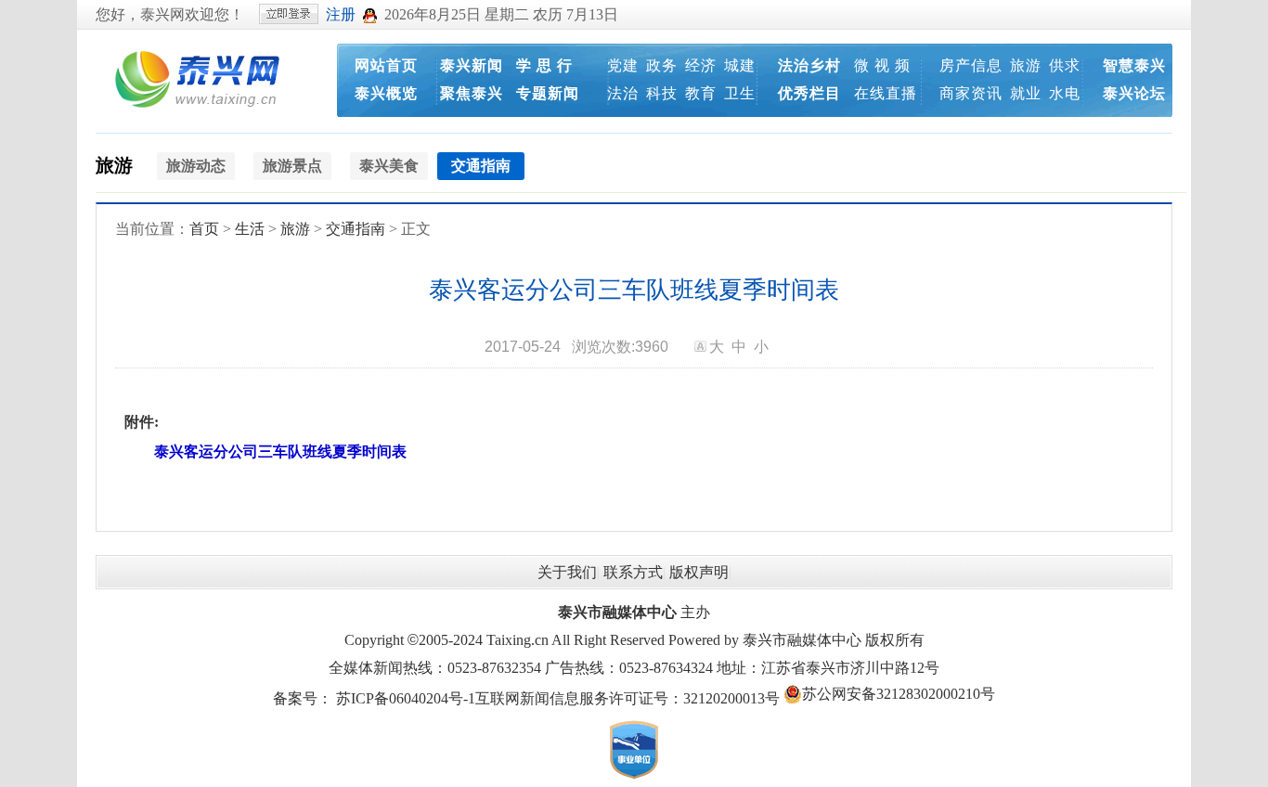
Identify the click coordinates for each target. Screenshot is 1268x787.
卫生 (740, 93)
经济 (701, 65)
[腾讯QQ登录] (370, 14)
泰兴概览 (386, 93)
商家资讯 (971, 93)
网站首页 (386, 65)
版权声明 (699, 572)
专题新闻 (547, 93)
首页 (204, 229)
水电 (1064, 93)
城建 (740, 65)
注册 (341, 14)
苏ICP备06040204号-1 (405, 698)
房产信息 (971, 65)
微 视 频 (882, 65)
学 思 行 (544, 65)
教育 (701, 93)
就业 (1026, 93)
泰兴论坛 (1134, 93)
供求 (1064, 65)
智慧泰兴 (1134, 65)
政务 (662, 65)
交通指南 (355, 229)
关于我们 (567, 572)
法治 (623, 93)
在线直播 (885, 93)
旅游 (1026, 65)
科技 (662, 93)
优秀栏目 (809, 93)
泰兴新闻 (471, 65)
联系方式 (633, 572)
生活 (250, 229)
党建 (623, 65)
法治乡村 (809, 65)
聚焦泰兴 (471, 93)
